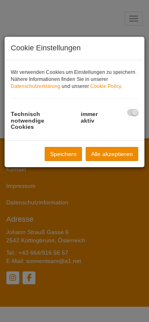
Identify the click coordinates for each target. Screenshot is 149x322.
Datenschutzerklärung (35, 86)
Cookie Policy (105, 86)
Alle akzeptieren (112, 154)
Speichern (63, 154)
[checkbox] (132, 112)
